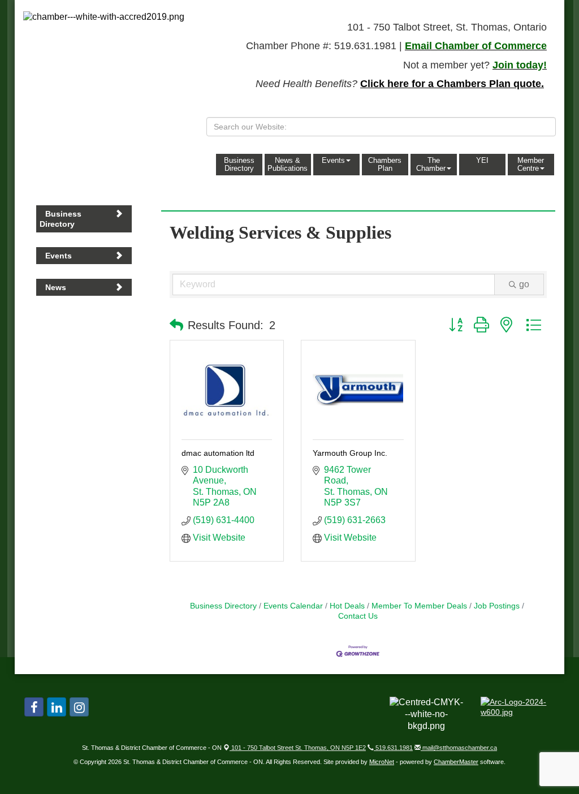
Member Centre (531, 164)
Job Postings (497, 606)
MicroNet (381, 761)
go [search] (524, 284)
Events (333, 160)
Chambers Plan (384, 164)
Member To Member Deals (419, 606)
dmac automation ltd (218, 453)
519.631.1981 (393, 747)
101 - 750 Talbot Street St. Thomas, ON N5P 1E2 (298, 747)
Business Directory (239, 164)
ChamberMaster (456, 761)
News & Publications (287, 164)
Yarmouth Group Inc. (350, 453)
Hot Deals (347, 606)
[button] (176, 325)
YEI (482, 160)
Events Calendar (293, 606)
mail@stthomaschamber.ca (459, 747)
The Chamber (431, 164)
